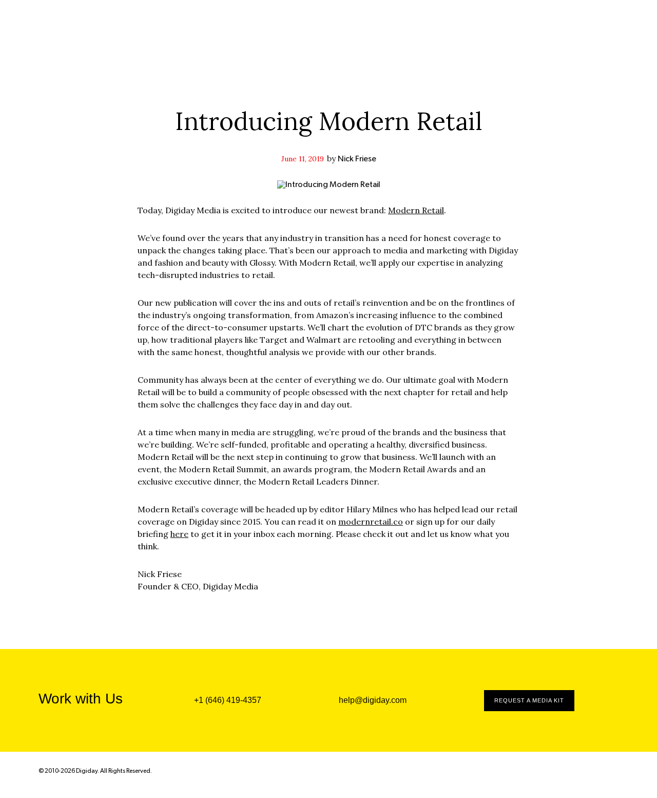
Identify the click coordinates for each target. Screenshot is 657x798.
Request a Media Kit (529, 700)
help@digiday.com (373, 700)
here (179, 534)
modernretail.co (370, 521)
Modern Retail (416, 210)
